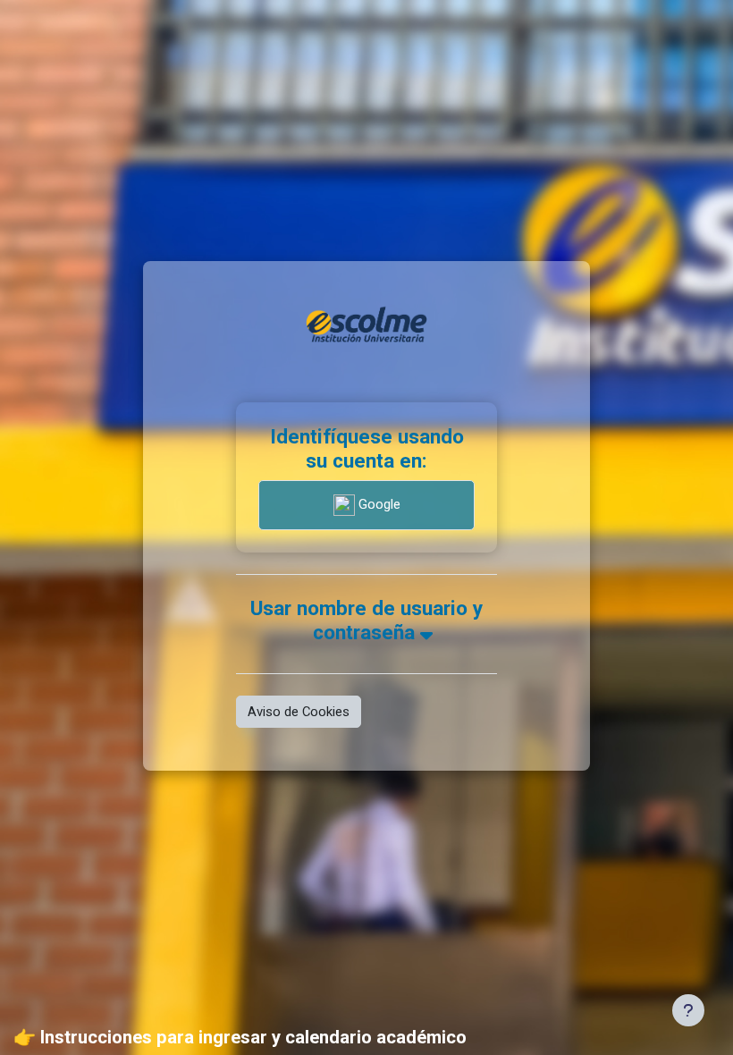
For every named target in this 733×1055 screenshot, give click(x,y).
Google (377, 504)
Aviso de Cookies (299, 712)
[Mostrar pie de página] (688, 1010)
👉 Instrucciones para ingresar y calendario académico (240, 1037)
